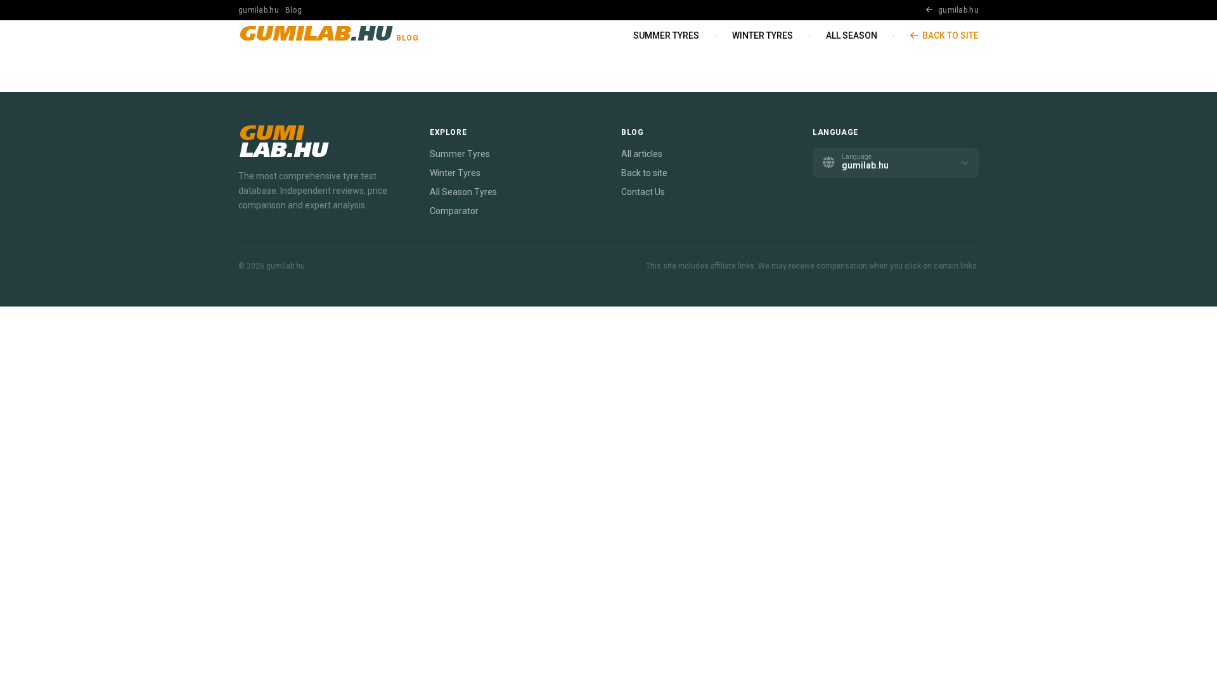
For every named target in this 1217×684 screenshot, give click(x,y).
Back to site (949, 35)
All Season (851, 35)
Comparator (454, 211)
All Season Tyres (463, 192)
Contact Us (643, 192)
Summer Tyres (666, 35)
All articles (641, 154)
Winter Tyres (762, 35)
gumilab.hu (957, 10)
